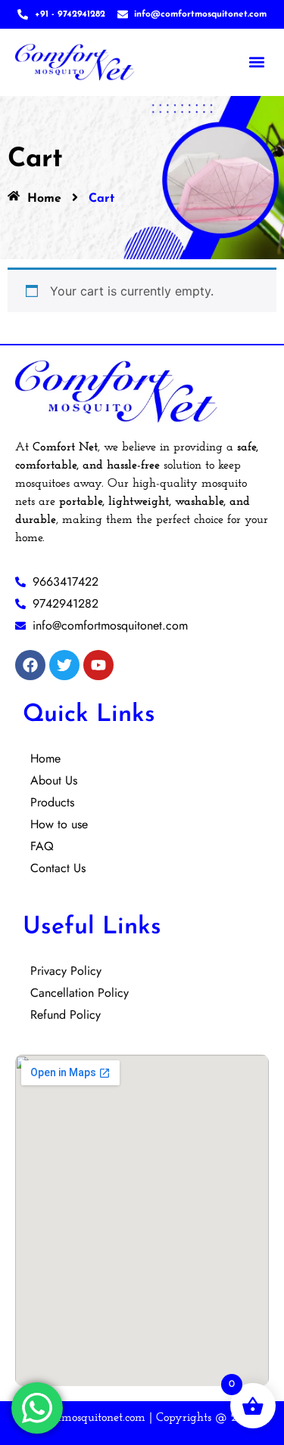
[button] (256, 62)
